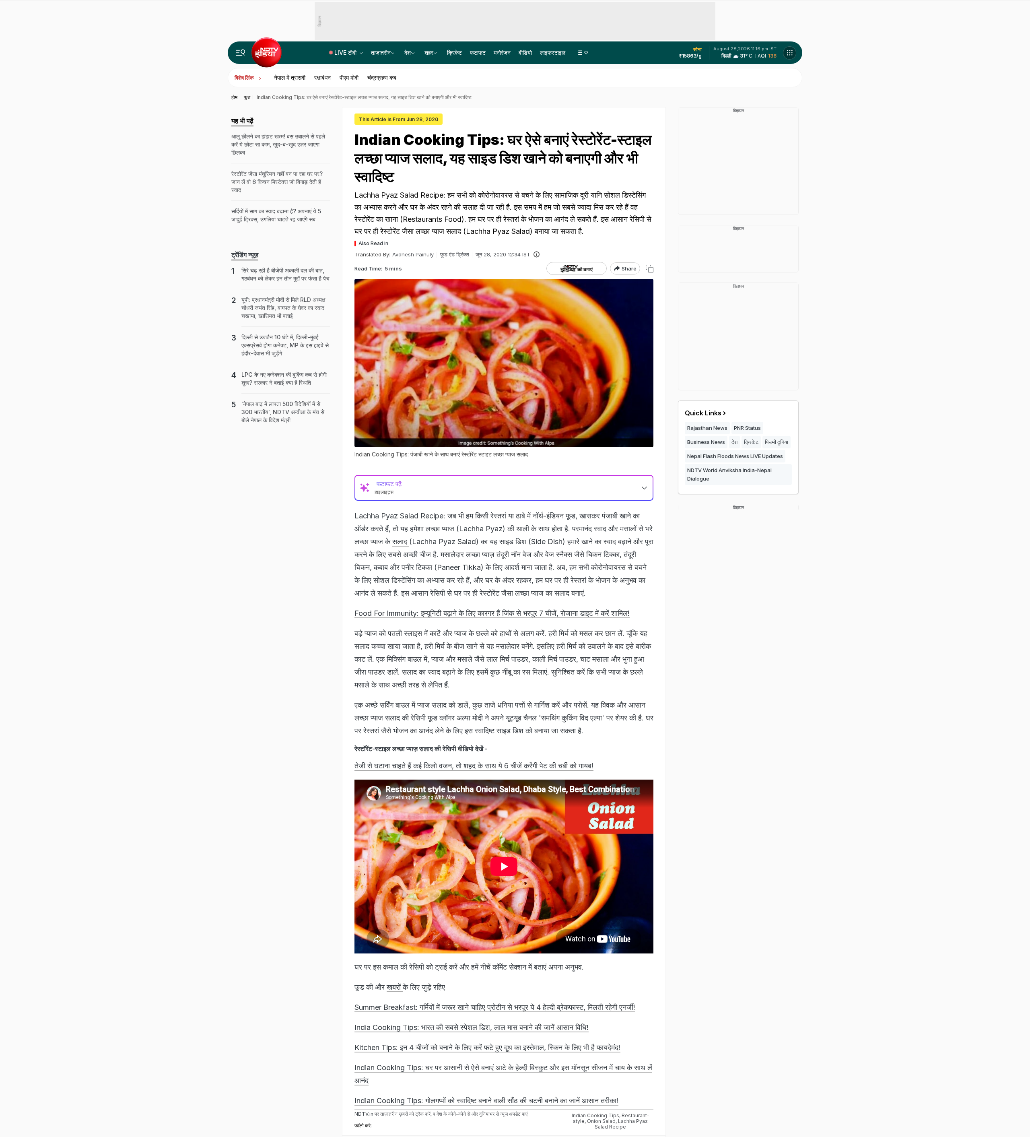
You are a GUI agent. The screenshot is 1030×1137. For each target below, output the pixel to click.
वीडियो (525, 52)
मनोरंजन (502, 52)
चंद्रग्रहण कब (381, 77)
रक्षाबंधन (322, 77)
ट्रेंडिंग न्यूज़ (244, 255)
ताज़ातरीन (381, 52)
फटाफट (478, 52)
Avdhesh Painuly (413, 254)
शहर (428, 52)
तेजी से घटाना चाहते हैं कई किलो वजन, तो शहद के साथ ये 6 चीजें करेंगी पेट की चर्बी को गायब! (473, 765)
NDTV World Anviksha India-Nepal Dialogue (729, 474)
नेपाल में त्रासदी (289, 77)
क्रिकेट (454, 52)
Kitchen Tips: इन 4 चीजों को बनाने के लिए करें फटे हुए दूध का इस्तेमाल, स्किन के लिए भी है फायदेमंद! (487, 1047)
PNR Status (747, 428)
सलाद (400, 541)
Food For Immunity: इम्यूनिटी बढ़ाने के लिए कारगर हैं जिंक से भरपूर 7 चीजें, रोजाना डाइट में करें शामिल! (492, 613)
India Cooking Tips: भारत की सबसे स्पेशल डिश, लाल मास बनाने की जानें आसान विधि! (471, 1027)
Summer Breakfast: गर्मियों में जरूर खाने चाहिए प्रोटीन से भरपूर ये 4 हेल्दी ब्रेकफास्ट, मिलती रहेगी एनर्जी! (494, 1007)
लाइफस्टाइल (552, 52)
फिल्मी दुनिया (776, 442)
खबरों (395, 987)
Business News (706, 442)
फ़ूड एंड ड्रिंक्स (454, 254)
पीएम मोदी (349, 77)
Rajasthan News (707, 428)
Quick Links (703, 413)
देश (407, 52)
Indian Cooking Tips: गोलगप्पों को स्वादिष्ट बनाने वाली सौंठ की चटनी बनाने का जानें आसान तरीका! (486, 1100)
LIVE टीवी (346, 52)
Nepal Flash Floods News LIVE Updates (735, 456)
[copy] (649, 268)
